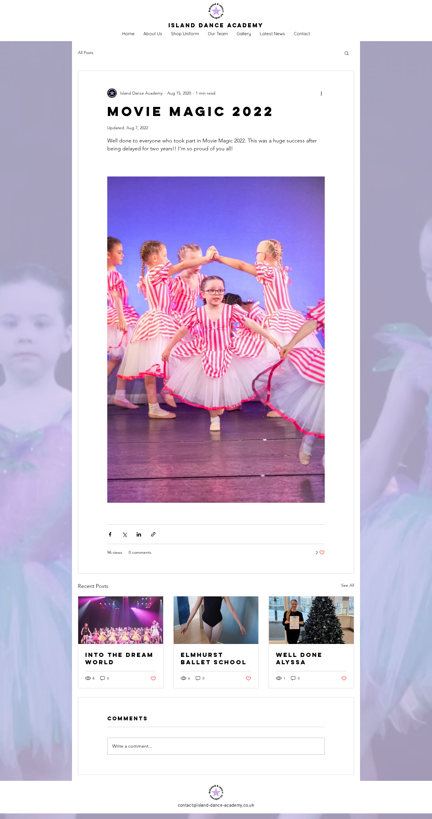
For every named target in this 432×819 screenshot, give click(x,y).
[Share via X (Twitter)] (124, 534)
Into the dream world (119, 658)
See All (347, 585)
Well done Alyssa (299, 658)
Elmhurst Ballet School (214, 658)
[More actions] (321, 93)
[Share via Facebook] (110, 534)
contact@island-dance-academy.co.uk (216, 805)
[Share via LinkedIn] (139, 534)
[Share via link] (153, 534)
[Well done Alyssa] (311, 620)
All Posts (85, 52)
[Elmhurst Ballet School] (216, 620)
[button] (346, 53)
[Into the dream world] (120, 620)
